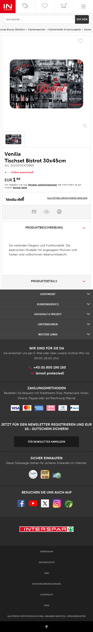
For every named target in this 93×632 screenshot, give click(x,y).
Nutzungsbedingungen (46, 584)
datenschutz (47, 562)
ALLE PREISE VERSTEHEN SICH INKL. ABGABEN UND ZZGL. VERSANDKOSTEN (46, 616)
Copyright (46, 594)
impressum (46, 551)
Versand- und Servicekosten (42, 185)
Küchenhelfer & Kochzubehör (64, 29)
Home (87, 29)
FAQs (46, 605)
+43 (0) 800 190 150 (50, 367)
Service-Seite (20, 187)
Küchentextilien (36, 29)
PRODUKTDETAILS (44, 281)
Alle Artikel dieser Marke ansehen (67, 198)
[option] (46, 84)
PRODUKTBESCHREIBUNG (44, 227)
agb (46, 573)
